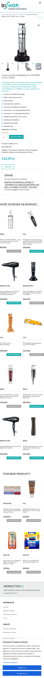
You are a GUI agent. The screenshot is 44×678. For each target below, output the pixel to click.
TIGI (24, 503)
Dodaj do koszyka (16, 136)
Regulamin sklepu (9, 611)
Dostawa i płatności (9, 629)
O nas (5, 618)
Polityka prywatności (10, 662)
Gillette (6, 555)
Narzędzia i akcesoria (9, 152)
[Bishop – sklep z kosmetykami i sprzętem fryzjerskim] (14, 5)
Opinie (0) (8, 167)
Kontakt (6, 607)
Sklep (13, 14)
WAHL (2, 234)
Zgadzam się (22, 668)
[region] (22, 658)
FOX (24, 234)
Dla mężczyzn (20, 14)
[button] (39, 25)
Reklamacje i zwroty (9, 632)
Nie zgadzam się (22, 673)
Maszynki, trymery (24, 150)
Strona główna (6, 14)
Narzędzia (34, 150)
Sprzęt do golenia (22, 152)
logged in (16, 189)
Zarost (30, 152)
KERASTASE (7, 503)
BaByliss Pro (13, 143)
